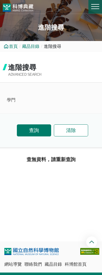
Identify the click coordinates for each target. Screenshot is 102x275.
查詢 (34, 130)
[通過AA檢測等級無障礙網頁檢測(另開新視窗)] (89, 251)
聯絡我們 (33, 264)
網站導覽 (13, 264)
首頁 (13, 46)
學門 (11, 100)
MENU (95, 7)
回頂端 (92, 242)
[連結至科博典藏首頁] (18, 6)
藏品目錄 (30, 46)
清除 (71, 130)
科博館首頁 (75, 264)
